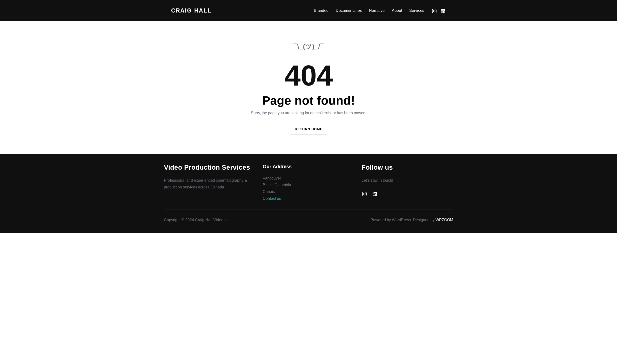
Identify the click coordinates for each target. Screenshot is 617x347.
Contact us (272, 198)
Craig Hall (191, 10)
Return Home (308, 129)
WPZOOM (444, 220)
